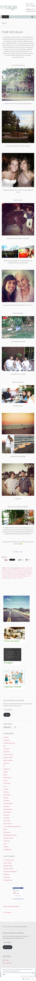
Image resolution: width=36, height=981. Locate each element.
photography (23, 574)
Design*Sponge (7, 862)
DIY (4, 766)
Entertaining (6, 769)
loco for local (6, 820)
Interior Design (7, 812)
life (31, 570)
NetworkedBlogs (16, 888)
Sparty (9, 576)
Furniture (5, 789)
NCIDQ (5, 829)
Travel (5, 843)
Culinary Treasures (8, 754)
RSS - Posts (6, 960)
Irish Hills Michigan (17, 570)
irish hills (9, 570)
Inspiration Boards (8, 803)
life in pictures (14, 572)
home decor (6, 800)
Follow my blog (18, 895)
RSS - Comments (7, 963)
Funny (5, 786)
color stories (6, 748)
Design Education (8, 757)
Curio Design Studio (8, 860)
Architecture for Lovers (9, 743)
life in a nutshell (6, 572)
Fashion (5, 780)
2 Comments (19, 578)
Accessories (6, 740)
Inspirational (6, 806)
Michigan (20, 572)
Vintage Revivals (7, 880)
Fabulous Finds (7, 777)
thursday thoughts (8, 838)
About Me (9, 568)
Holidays (5, 797)
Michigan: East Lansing (13, 574)
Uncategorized (7, 849)
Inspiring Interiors (7, 809)
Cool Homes (6, 751)
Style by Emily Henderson (10, 871)
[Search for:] (32, 17)
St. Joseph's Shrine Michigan (18, 576)
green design (6, 795)
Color (4, 746)
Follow (7, 714)
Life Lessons (6, 815)
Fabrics (5, 774)
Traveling (5, 846)
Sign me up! (7, 947)
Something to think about (10, 835)
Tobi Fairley (6, 874)
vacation (4, 578)
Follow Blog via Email (13, 700)
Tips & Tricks (6, 841)
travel (27, 576)
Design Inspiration (8, 760)
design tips (6, 763)
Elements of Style (7, 865)
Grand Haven (21, 568)
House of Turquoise (8, 868)
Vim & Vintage (16, 890)
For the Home (6, 783)
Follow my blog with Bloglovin (11, 906)
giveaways (6, 792)
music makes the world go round (12, 826)
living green (6, 818)
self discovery (6, 832)
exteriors (5, 771)
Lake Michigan (26, 570)
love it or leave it (7, 823)
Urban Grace (6, 877)
